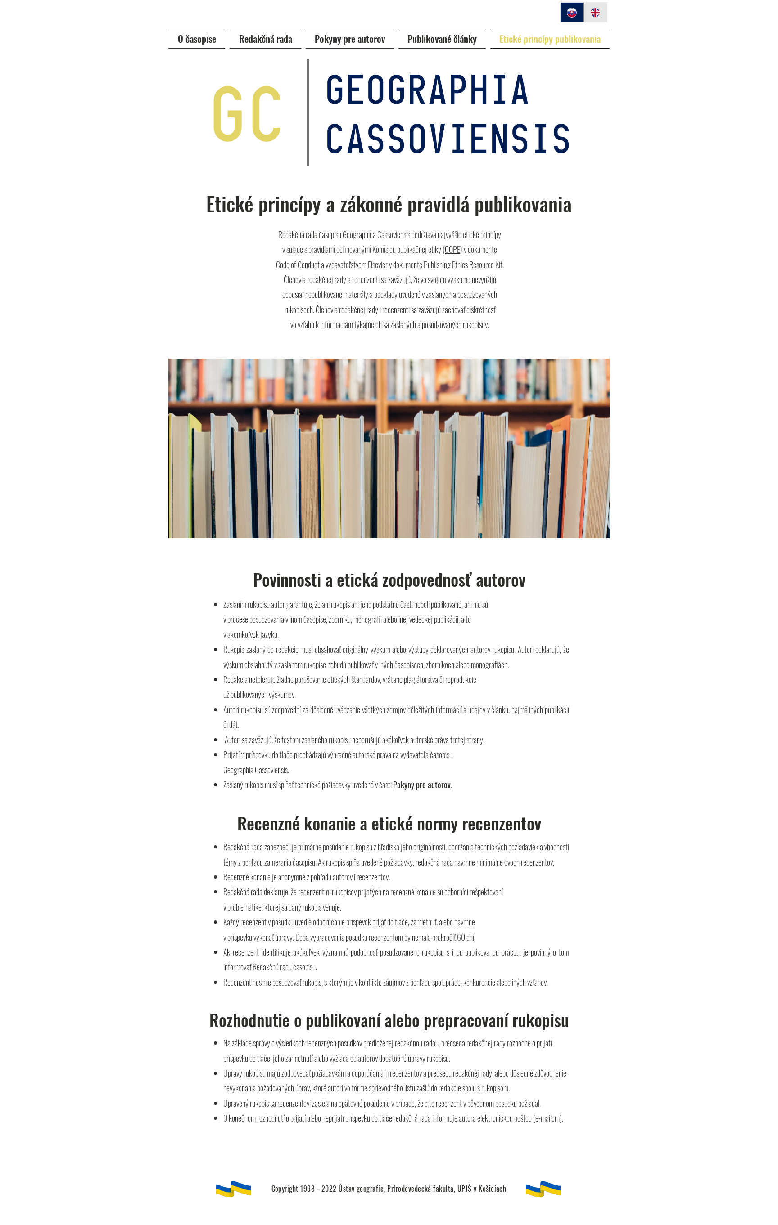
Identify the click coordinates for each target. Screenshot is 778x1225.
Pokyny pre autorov (422, 784)
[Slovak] (572, 12)
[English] (595, 12)
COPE (452, 249)
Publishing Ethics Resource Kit (463, 264)
